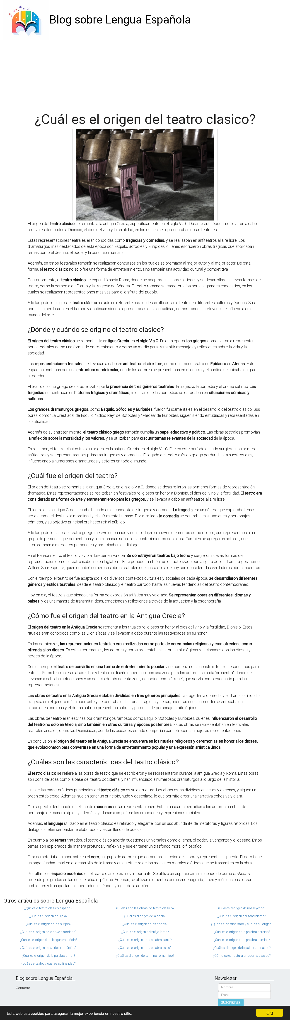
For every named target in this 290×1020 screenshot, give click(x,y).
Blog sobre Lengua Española (120, 19)
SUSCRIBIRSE (231, 1002)
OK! (269, 1013)
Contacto (23, 988)
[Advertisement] (145, 73)
